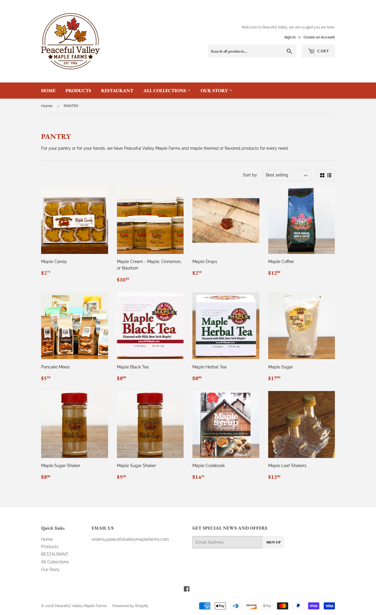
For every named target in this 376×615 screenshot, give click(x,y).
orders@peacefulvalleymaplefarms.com (130, 539)
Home (48, 90)
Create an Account (319, 37)
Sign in (290, 37)
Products (78, 90)
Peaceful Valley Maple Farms (81, 606)
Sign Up (273, 542)
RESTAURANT (117, 90)
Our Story (215, 90)
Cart (322, 50)
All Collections (165, 90)
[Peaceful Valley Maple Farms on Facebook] (187, 589)
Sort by (250, 175)
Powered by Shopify (130, 606)
